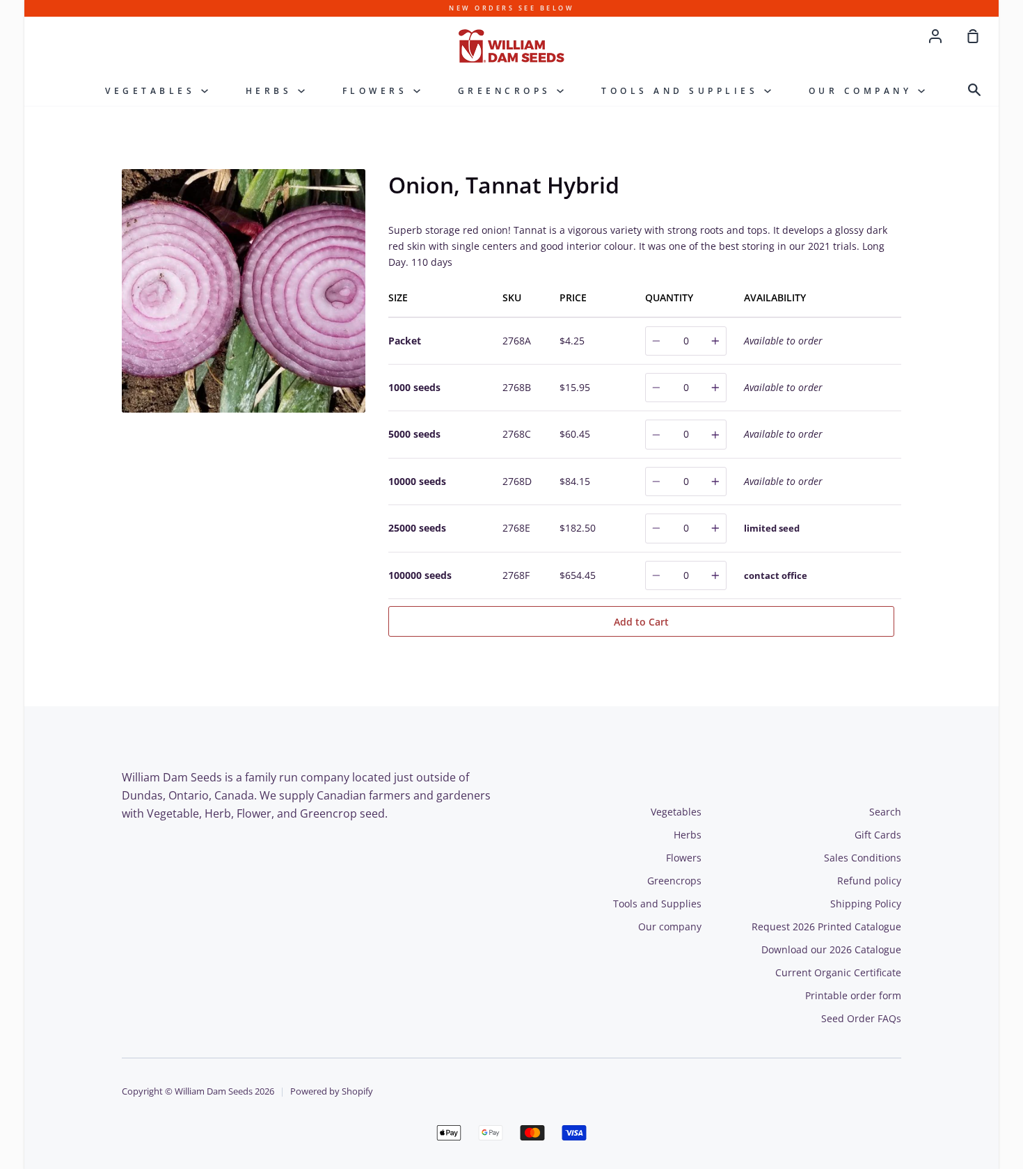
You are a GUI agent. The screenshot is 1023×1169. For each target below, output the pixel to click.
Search (885, 811)
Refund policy (869, 880)
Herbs (272, 91)
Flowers (377, 91)
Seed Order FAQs (861, 1018)
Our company (863, 91)
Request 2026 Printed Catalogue (826, 926)
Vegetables (153, 91)
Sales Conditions (862, 857)
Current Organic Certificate (838, 972)
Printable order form (853, 995)
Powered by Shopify (331, 1091)
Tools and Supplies (682, 91)
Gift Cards (878, 834)
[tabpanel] (245, 291)
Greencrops (507, 91)
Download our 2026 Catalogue (831, 949)
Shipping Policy (865, 903)
